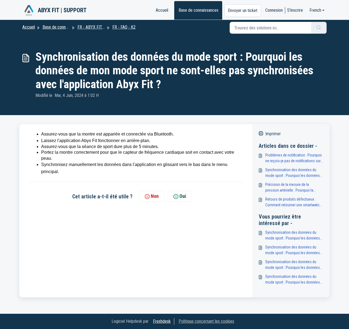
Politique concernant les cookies (206, 321)
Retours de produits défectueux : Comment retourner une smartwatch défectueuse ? (293, 202)
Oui (182, 196)
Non (155, 196)
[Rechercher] (319, 28)
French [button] (315, 10)
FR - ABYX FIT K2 (92, 27)
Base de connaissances (198, 10)
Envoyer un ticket (242, 10)
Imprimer (273, 133)
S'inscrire (295, 10)
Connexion (274, 10)
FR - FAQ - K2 (124, 27)
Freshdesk (162, 321)
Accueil (162, 10)
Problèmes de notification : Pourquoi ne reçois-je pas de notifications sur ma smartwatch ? (293, 158)
